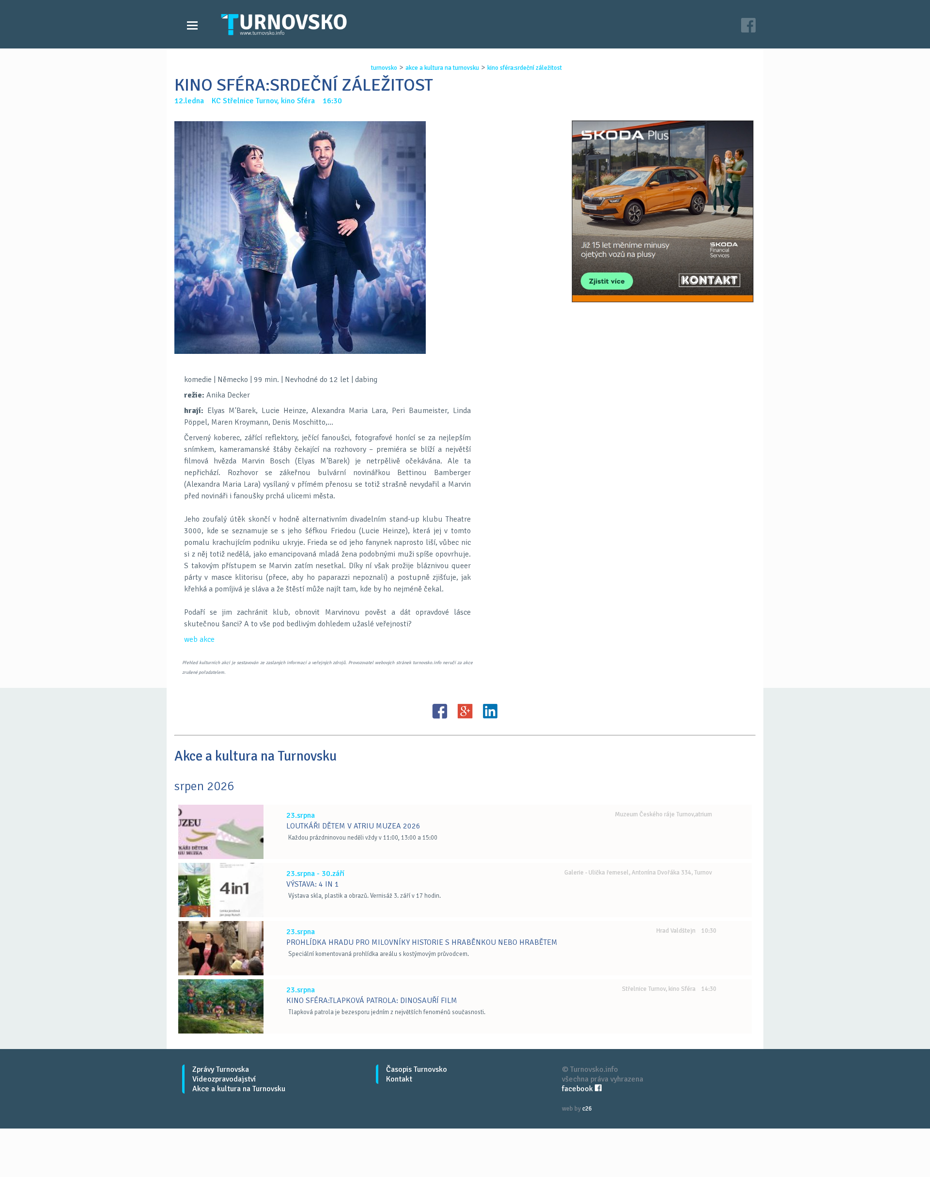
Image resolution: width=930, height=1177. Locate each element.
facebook (578, 1089)
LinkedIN (490, 711)
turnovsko (384, 68)
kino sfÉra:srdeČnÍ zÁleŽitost (524, 68)
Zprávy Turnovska (220, 1069)
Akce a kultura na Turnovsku (238, 1089)
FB (439, 711)
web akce (199, 639)
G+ (465, 711)
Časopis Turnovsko (416, 1069)
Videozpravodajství (224, 1079)
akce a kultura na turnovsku (442, 68)
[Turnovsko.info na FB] (748, 26)
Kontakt (399, 1079)
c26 (587, 1109)
